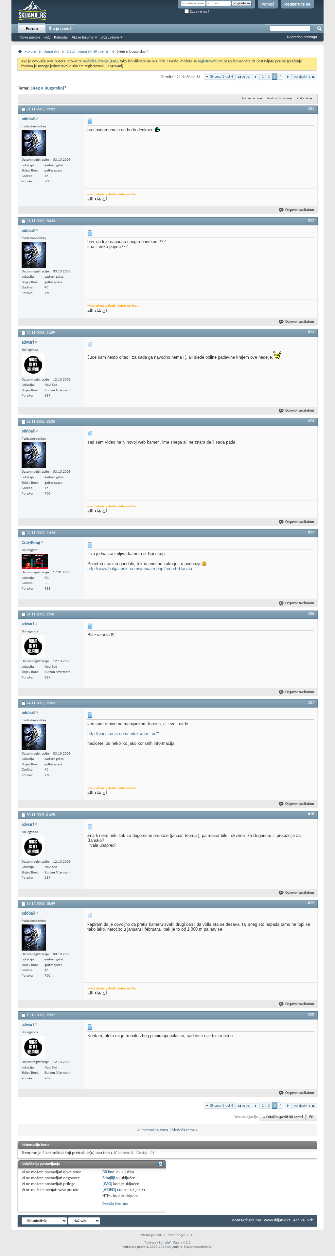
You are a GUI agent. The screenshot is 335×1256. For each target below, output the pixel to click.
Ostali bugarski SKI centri (88, 51)
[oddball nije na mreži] (34, 143)
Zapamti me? (199, 11)
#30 (311, 1015)
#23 (311, 332)
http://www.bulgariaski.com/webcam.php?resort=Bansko (140, 568)
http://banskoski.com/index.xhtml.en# (123, 733)
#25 (311, 532)
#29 (311, 903)
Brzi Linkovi (109, 37)
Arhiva (299, 1220)
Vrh (311, 1117)
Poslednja (302, 77)
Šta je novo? (60, 28)
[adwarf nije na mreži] (33, 364)
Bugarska (51, 51)
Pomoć (267, 4)
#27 (311, 703)
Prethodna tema (154, 1130)
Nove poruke (30, 37)
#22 (311, 220)
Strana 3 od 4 (221, 76)
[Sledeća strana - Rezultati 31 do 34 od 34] (288, 77)
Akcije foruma (82, 37)
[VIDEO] (109, 1190)
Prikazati (303, 98)
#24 (311, 421)
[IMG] (107, 1184)
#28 (311, 814)
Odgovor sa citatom (299, 210)
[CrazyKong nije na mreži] (35, 561)
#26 (311, 614)
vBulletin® (164, 1243)
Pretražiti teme (278, 98)
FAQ (47, 37)
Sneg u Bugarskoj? (48, 88)
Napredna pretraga (302, 37)
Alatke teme (250, 98)
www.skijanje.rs (277, 1220)
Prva (246, 77)
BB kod (108, 1172)
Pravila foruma (115, 1204)
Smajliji (108, 1178)
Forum (32, 28)
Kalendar (61, 37)
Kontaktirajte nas (246, 1220)
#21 (311, 109)
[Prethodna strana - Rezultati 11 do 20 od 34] (256, 77)
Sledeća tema (183, 1130)
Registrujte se (297, 4)
